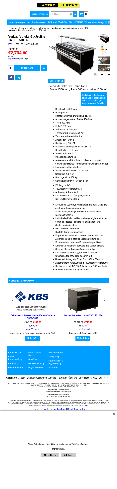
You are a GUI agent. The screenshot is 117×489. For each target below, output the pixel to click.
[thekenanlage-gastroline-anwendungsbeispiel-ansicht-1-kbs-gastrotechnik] (104, 60)
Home (35, 409)
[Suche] (75, 14)
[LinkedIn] (18, 77)
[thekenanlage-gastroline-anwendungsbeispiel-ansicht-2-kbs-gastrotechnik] (104, 69)
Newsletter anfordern (53, 409)
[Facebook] (11, 77)
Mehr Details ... (58, 449)
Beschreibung (56, 81)
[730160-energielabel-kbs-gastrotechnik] (104, 50)
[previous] (106, 22)
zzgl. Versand (13, 59)
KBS (10, 44)
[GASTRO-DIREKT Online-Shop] (58, 8)
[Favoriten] (44, 68)
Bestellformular (76, 409)
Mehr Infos (33, 338)
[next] (109, 22)
